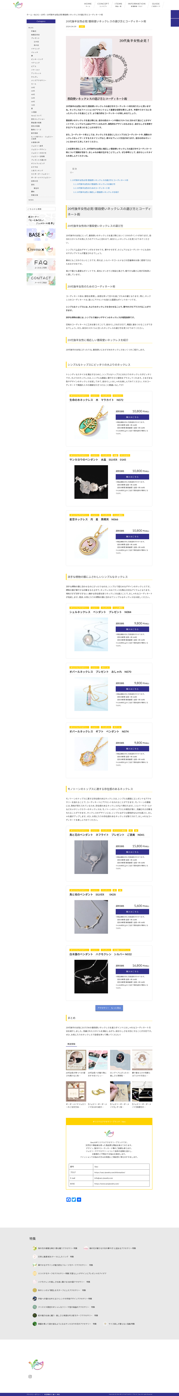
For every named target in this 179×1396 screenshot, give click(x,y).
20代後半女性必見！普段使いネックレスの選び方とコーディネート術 (100, 180)
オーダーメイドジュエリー (41, 177)
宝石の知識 (35, 126)
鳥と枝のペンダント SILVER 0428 (92, 894)
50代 (33, 98)
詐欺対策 (34, 195)
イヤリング (35, 49)
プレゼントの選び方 (39, 160)
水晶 (115, 455)
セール (33, 84)
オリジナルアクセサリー (79, 395)
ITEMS (118, 4)
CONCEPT (103, 4)
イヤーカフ (35, 70)
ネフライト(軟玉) (120, 830)
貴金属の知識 (36, 122)
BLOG (31, 27)
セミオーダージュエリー (40, 174)
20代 (82, 26)
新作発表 (34, 133)
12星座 (34, 112)
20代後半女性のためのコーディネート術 (93, 188)
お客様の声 (35, 142)
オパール (105, 667)
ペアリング (35, 63)
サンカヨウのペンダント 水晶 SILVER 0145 (97, 459)
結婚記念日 (35, 34)
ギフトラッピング (38, 163)
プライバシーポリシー (34, 1394)
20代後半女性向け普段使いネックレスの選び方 (96, 184)
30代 (33, 91)
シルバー (95, 395)
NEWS (31, 200)
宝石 (33, 184)
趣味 (33, 191)
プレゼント (35, 38)
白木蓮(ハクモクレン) (121, 950)
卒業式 (33, 31)
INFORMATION (137, 4)
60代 (33, 101)
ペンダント (106, 395)
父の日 (36, 41)
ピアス (33, 66)
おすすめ (34, 167)
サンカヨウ (125, 455)
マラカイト (118, 395)
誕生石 (36, 188)
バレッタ (34, 52)
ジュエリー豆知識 (38, 156)
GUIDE (155, 4)
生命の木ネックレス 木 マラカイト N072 (96, 400)
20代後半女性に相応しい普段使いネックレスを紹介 (98, 192)
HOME (88, 4)
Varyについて (36, 115)
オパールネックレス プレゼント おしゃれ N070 (100, 672)
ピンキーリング (37, 59)
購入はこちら (132, 417)
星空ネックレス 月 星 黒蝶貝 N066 (93, 519)
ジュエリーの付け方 (38, 153)
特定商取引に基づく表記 (52, 1394)
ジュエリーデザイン (38, 149)
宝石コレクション (38, 119)
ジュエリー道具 (37, 146)
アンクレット (36, 73)
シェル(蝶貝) (118, 515)
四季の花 (34, 181)
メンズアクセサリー (38, 80)
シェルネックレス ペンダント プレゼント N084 (100, 612)
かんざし (34, 77)
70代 (33, 105)
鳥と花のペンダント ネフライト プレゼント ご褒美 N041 (106, 835)
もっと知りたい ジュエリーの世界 (42, 137)
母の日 (36, 45)
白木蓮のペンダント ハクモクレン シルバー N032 (100, 954)
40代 (33, 94)
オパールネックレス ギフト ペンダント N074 (99, 731)
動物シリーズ (36, 129)
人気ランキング (37, 170)
